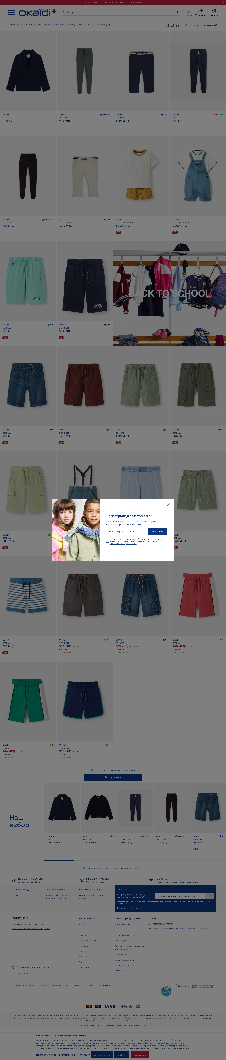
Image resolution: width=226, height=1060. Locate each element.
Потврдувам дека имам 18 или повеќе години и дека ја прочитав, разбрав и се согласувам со (136, 541)
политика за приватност (123, 543)
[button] (168, 504)
